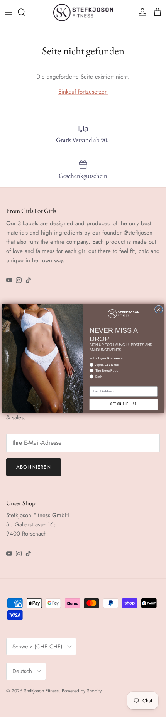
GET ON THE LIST (123, 404)
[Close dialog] (159, 309)
